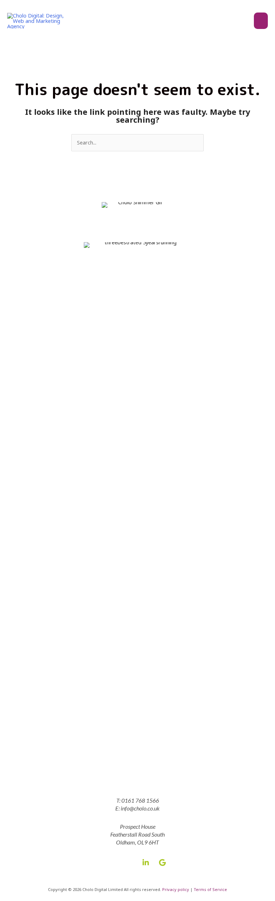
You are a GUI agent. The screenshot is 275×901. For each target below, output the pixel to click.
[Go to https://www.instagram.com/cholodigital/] (129, 862)
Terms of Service (210, 889)
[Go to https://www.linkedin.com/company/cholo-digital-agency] (145, 862)
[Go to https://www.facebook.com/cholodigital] (112, 862)
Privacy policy (175, 889)
